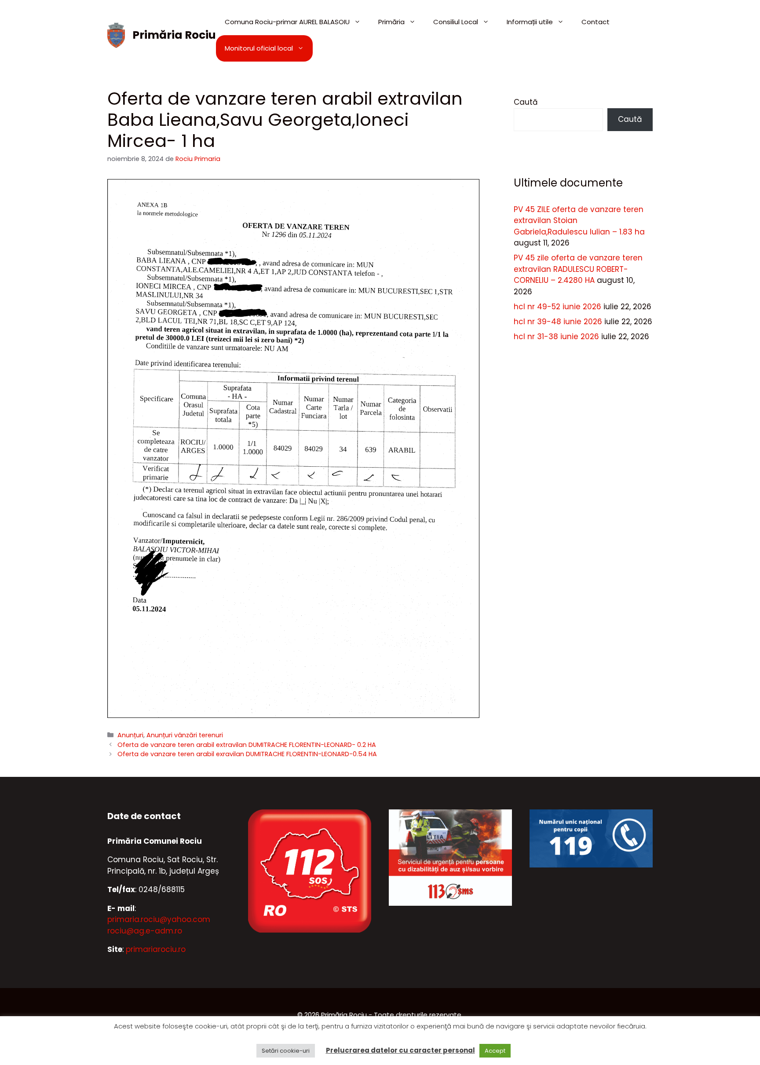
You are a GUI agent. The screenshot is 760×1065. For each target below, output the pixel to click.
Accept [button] (495, 1051)
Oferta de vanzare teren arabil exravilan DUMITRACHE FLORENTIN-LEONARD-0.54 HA (247, 754)
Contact (595, 21)
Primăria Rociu (174, 35)
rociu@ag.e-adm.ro (144, 931)
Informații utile (530, 21)
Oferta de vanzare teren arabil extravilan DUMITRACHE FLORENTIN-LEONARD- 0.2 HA (246, 744)
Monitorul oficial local (259, 48)
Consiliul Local (455, 21)
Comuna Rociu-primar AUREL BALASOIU (287, 21)
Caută (525, 102)
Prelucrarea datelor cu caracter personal (400, 1050)
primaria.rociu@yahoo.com (158, 919)
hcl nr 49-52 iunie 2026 (557, 306)
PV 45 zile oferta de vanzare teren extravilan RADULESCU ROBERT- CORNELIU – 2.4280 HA (578, 269)
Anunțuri (130, 735)
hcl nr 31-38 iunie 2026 (556, 336)
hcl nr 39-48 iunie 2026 (558, 321)
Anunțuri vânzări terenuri (184, 735)
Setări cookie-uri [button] (286, 1051)
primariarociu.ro (156, 949)
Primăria (391, 21)
